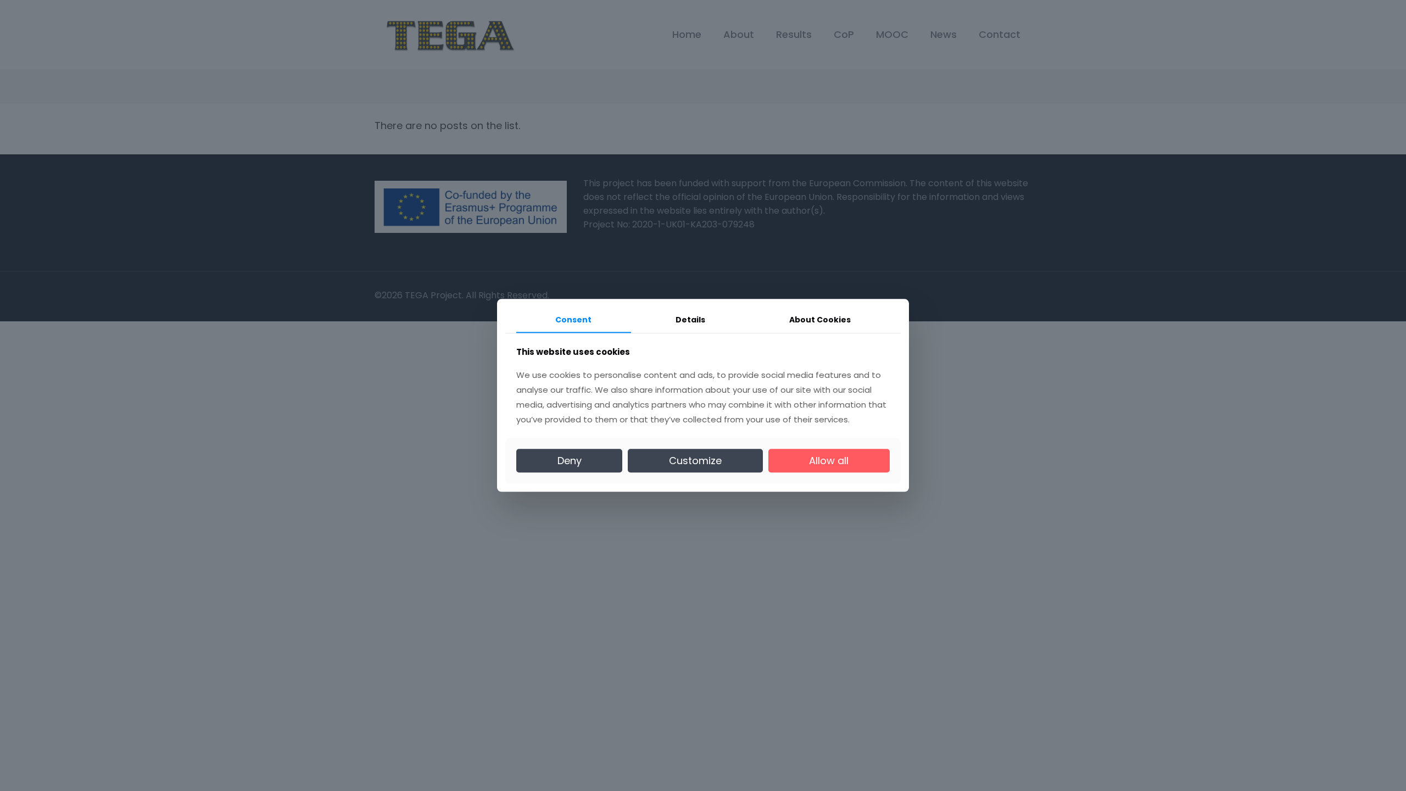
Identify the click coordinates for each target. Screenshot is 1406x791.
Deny (569, 460)
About (820, 319)
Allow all (829, 460)
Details (690, 319)
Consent (573, 319)
